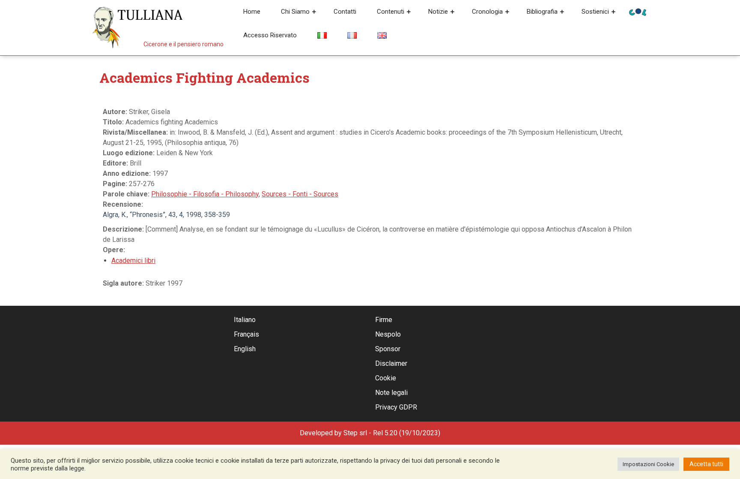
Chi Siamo (295, 11)
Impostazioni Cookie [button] (648, 464)
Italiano (245, 320)
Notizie (438, 11)
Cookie (385, 378)
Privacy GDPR (396, 407)
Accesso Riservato (270, 35)
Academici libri (133, 260)
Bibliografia (542, 11)
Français (246, 334)
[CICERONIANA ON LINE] (637, 11)
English (245, 349)
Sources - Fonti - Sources (300, 194)
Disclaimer (391, 363)
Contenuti (390, 11)
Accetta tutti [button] (706, 464)
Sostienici (595, 11)
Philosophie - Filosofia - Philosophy (205, 194)
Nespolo (388, 334)
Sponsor (387, 349)
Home (251, 11)
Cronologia (487, 11)
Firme (383, 320)
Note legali (391, 393)
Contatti (345, 11)
